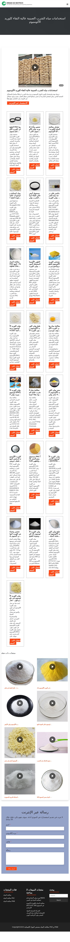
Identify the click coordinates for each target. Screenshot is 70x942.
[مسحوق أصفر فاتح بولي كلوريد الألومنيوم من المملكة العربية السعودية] (19, 779)
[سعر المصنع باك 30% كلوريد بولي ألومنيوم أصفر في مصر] (19, 742)
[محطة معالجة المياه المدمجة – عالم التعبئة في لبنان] (19, 669)
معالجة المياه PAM (9, 901)
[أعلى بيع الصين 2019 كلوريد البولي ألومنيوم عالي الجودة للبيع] (52, 706)
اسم (8, 825)
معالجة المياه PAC (9, 898)
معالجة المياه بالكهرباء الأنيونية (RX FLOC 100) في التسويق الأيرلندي (35, 905)
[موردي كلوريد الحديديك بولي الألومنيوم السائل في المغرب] (52, 742)
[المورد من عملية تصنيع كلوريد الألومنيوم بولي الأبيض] (19, 706)
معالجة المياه (7, 895)
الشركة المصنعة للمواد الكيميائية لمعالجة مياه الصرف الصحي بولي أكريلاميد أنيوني (35, 913)
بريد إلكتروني (12, 833)
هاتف (8, 842)
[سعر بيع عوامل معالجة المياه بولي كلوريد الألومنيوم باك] (52, 669)
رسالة (8, 850)
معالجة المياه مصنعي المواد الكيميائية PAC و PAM (41, 927)
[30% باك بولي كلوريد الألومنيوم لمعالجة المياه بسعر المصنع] (52, 779)
